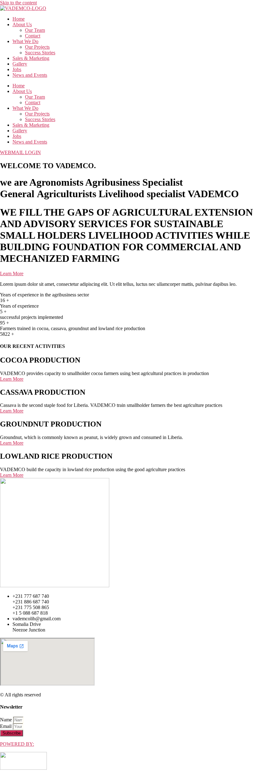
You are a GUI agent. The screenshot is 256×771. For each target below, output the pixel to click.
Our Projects (37, 47)
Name (6, 719)
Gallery (19, 63)
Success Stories (40, 52)
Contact (32, 35)
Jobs (16, 69)
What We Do (25, 41)
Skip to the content (18, 2)
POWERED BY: (17, 744)
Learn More (11, 273)
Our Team (35, 30)
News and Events (29, 75)
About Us (22, 24)
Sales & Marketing (30, 58)
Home (18, 19)
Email (6, 726)
